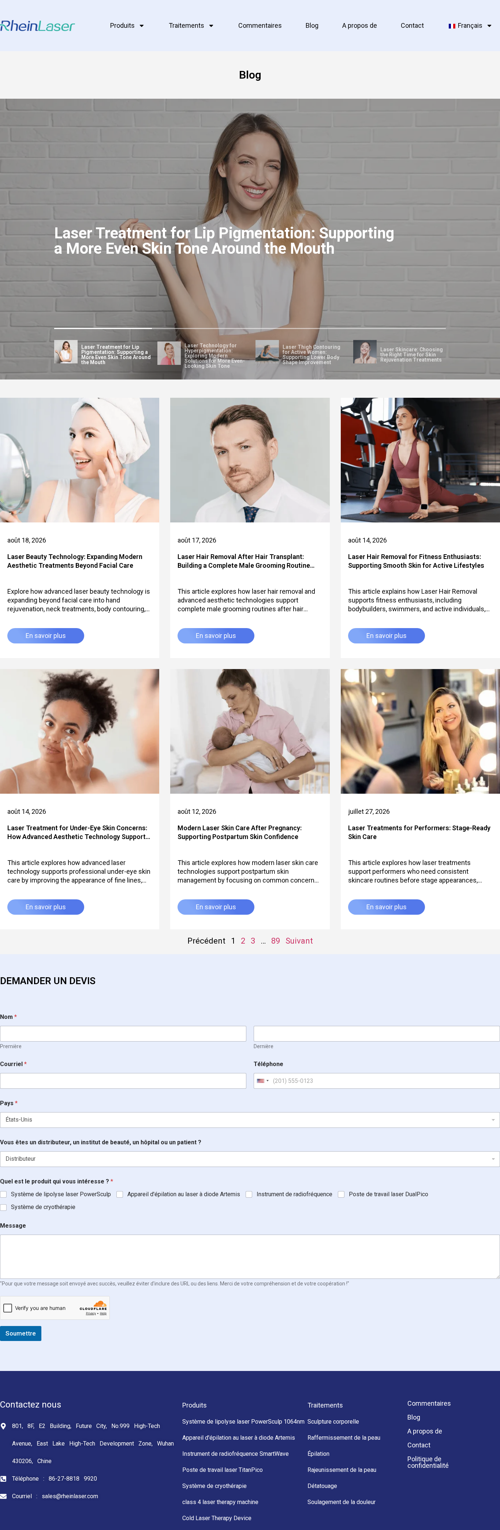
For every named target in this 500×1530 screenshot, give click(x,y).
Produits (122, 25)
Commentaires (260, 25)
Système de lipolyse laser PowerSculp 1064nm (243, 1421)
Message (13, 1225)
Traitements (186, 25)
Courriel (13, 1064)
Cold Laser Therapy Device (216, 1518)
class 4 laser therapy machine (220, 1502)
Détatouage (322, 1485)
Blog (312, 25)
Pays (9, 1103)
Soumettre (20, 1333)
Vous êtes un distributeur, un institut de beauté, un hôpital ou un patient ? (100, 1142)
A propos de (359, 25)
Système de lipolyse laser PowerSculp (61, 1194)
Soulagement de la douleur (341, 1502)
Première (11, 1046)
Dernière (263, 1046)
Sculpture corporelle (333, 1421)
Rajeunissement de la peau (341, 1469)
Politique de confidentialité (428, 1462)
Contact (412, 25)
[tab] (103, 353)
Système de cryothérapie (43, 1207)
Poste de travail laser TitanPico (222, 1469)
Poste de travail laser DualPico (388, 1194)
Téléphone (268, 1064)
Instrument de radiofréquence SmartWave (235, 1453)
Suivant (299, 940)
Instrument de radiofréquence (294, 1194)
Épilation (318, 1453)
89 (275, 940)
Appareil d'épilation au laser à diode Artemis (183, 1194)
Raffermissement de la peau (343, 1437)
